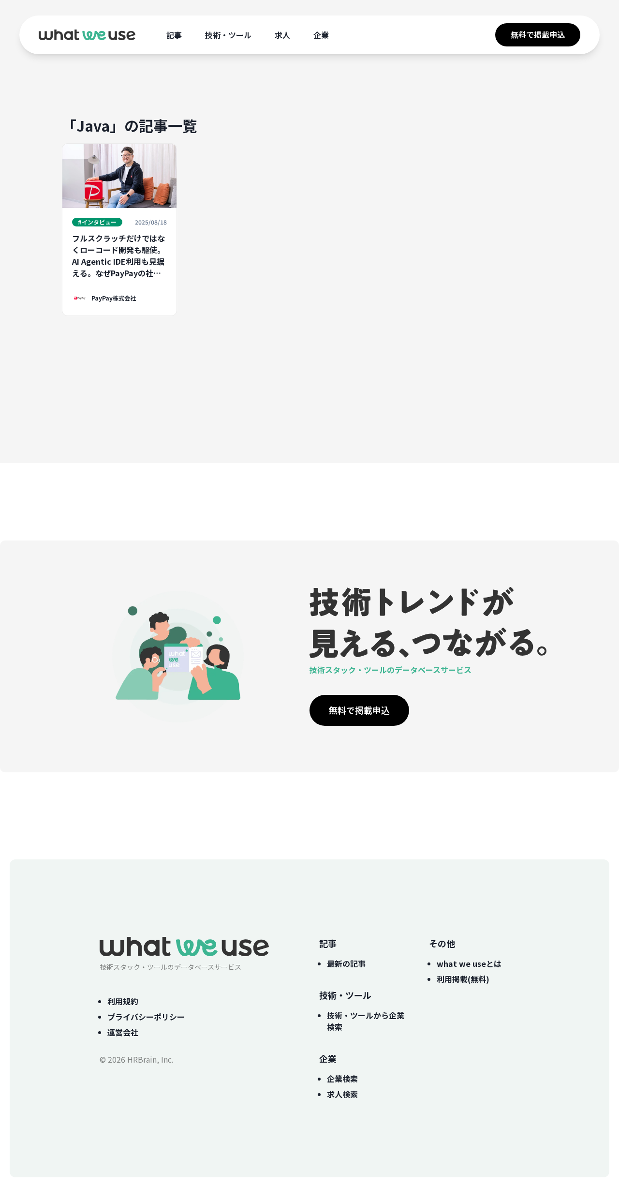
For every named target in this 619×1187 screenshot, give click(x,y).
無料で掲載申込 (538, 34)
